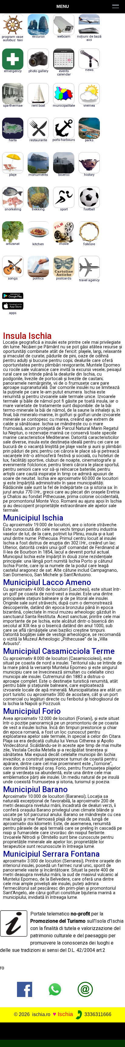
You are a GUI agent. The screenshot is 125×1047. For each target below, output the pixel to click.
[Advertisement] (62, 1030)
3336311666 (97, 1014)
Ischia (65, 1014)
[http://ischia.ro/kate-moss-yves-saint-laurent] (85, 989)
